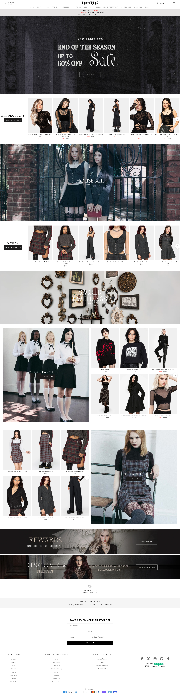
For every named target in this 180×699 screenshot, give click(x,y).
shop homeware (90, 303)
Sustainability (102, 669)
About (56, 659)
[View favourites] (169, 3)
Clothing (76, 7)
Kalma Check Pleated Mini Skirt (40, 262)
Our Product (56, 665)
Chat (93, 605)
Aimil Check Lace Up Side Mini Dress (17, 471)
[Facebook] (142, 658)
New (32, 7)
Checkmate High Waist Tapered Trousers (163, 369)
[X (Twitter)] (148, 658)
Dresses (65, 7)
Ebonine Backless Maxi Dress (116, 134)
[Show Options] (111, 631)
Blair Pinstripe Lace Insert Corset (116, 262)
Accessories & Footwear (106, 7)
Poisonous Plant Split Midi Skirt (105, 415)
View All (138, 7)
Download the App (56, 669)
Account (13, 659)
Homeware (126, 7)
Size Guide (13, 675)
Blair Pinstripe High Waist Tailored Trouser (91, 262)
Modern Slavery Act (102, 665)
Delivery (13, 669)
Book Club (56, 678)
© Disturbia (90, 689)
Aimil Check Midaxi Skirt (45, 471)
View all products (13, 120)
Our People (56, 662)
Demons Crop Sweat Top (134, 369)
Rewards (56, 672)
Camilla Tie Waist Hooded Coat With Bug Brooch (134, 415)
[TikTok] (168, 658)
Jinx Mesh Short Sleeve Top (163, 415)
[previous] (29, 119)
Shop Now (90, 185)
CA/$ (22, 3)
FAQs (13, 665)
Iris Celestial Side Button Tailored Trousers (91, 134)
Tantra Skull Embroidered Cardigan (17, 517)
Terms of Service (102, 659)
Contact (13, 662)
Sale (147, 7)
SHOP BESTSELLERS (46, 376)
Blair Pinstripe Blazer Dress (141, 262)
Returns (13, 672)
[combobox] (89, 631)
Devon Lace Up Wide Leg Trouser (74, 517)
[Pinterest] (161, 658)
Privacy (102, 662)
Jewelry (88, 7)
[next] (177, 119)
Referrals (13, 678)
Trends (55, 7)
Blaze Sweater (105, 369)
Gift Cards (13, 682)
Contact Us (107, 605)
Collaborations (56, 682)
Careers (56, 675)
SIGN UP (90, 643)
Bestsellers (43, 7)
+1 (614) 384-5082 (76, 605)
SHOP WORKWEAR (134, 479)
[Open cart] (174, 3)
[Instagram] (155, 658)
